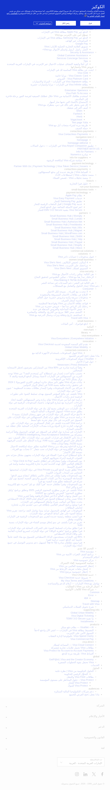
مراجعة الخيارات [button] (45, 23)
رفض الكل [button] (66, 23)
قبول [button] (90, 23)
